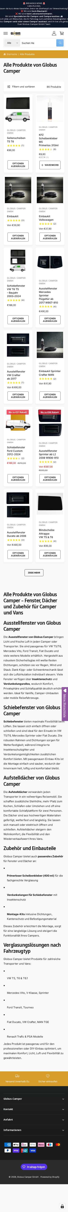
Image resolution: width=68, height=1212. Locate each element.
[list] (34, 1079)
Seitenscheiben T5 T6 (16, 139)
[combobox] (43, 42)
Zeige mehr (34, 572)
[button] (5, 33)
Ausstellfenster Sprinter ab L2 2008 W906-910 (49, 454)
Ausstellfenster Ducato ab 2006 (16, 534)
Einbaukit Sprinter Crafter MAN (50, 373)
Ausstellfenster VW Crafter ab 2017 (16, 375)
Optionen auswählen (18, 164)
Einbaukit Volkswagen (46, 218)
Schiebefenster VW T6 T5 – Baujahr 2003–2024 (16, 291)
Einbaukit (12, 216)
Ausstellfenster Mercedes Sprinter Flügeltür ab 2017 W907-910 (48, 295)
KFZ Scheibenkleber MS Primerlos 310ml (49, 140)
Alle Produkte (27, 54)
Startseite (12, 54)
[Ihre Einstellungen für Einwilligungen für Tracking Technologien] (62, 1206)
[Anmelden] (54, 33)
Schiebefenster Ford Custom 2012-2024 (16, 451)
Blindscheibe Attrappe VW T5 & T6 (46, 533)
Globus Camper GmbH (28, 1177)
